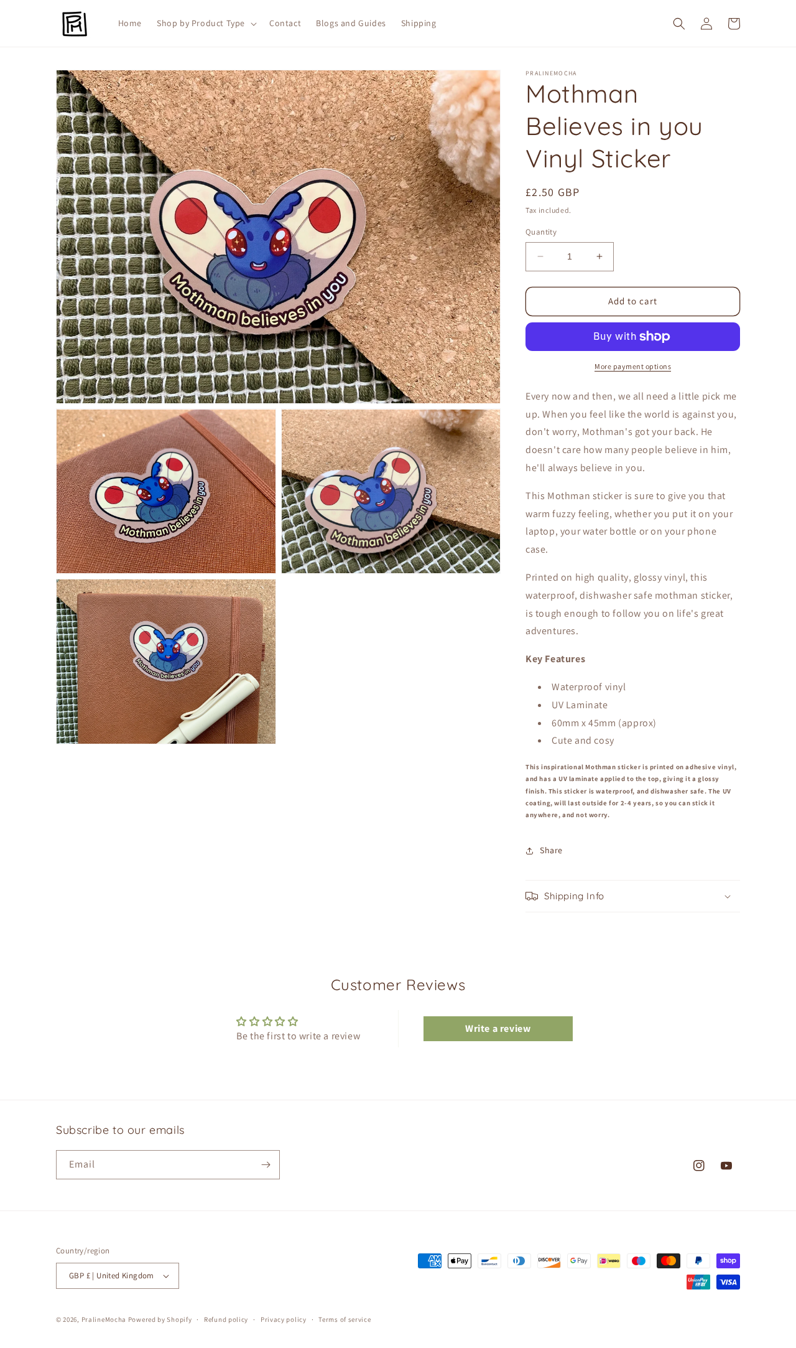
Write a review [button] (497, 1028)
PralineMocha (103, 1319)
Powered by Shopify (160, 1319)
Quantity (541, 232)
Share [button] (551, 850)
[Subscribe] (265, 1164)
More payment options (633, 366)
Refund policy (226, 1319)
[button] (205, 23)
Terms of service (344, 1319)
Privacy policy (284, 1319)
